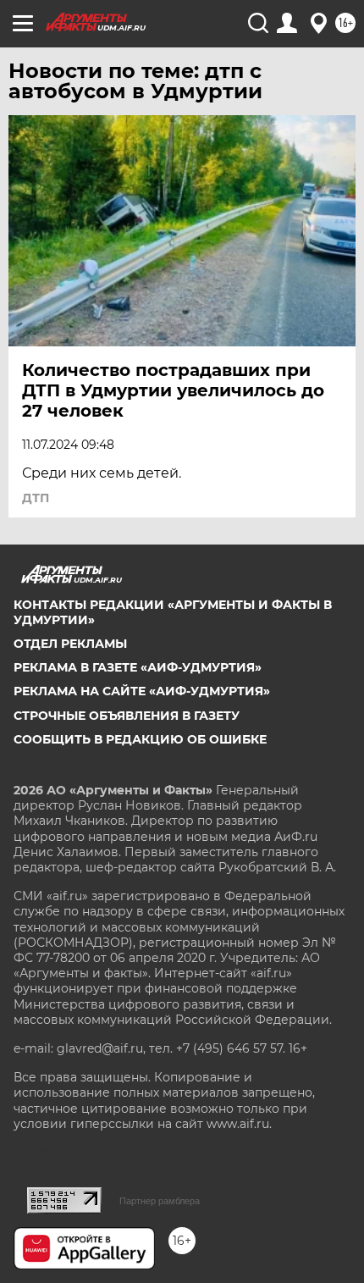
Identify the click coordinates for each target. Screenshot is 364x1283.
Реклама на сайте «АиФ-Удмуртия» (142, 691)
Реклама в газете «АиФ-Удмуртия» (138, 667)
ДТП (35, 498)
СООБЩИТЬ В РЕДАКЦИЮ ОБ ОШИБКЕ (140, 739)
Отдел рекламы (70, 643)
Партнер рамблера (159, 1201)
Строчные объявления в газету (127, 715)
